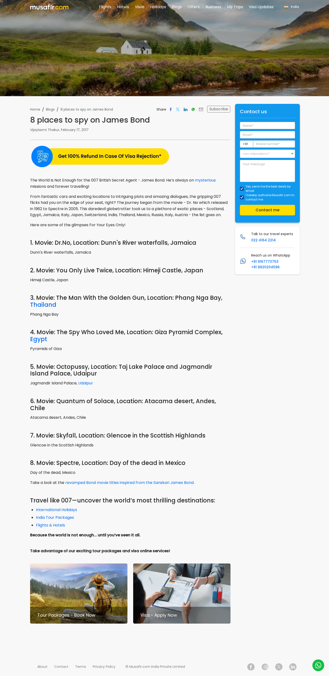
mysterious (205, 180)
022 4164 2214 (263, 240)
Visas (140, 7)
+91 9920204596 (265, 267)
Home (35, 109)
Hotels (123, 7)
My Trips (235, 7)
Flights (105, 7)
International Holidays (56, 510)
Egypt (38, 339)
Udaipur (85, 383)
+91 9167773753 (264, 261)
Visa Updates (261, 7)
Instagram (265, 667)
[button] (267, 154)
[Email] (201, 109)
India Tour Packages (55, 517)
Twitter (279, 667)
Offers (194, 7)
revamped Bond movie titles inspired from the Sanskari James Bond (129, 482)
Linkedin (293, 667)
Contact (61, 666)
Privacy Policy (104, 666)
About (42, 666)
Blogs (177, 7)
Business (213, 7)
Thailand (43, 305)
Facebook (251, 667)
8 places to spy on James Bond (86, 109)
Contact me (267, 210)
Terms (80, 666)
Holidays (158, 7)
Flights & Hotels (50, 525)
